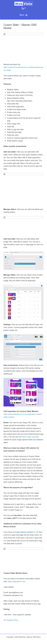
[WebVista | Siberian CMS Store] (23, 4)
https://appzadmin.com (17, 581)
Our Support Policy (10, 620)
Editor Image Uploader (30, 436)
